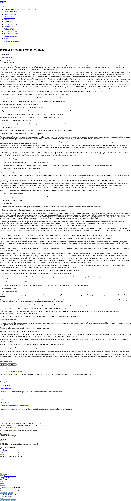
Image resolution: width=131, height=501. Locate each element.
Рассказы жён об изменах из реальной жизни (14, 406)
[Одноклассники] (43, 472)
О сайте (6, 19)
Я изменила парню (10, 30)
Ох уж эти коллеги (6, 388)
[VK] (14, 472)
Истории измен (3, 1)
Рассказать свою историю (12, 41)
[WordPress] (72, 472)
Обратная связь (9, 21)
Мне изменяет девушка (11, 31)
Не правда (12, 364)
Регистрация (4, 451)
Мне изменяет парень (11, 33)
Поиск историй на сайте (8, 9)
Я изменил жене (9, 35)
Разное (6, 38)
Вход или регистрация (7, 11)
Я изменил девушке (10, 36)
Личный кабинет (9, 18)
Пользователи (8, 16)
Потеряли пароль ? (10, 476)
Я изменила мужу (9, 26)
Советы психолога (10, 14)
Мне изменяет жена (10, 24)
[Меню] (16, 11)
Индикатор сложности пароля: (10, 487)
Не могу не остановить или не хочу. (11, 371)
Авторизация (4, 478)
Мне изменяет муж (10, 28)
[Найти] (35, 9)
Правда (4, 364)
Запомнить (5, 474)
